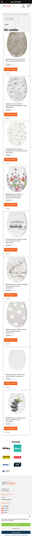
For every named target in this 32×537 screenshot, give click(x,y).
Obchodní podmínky (6, 499)
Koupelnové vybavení (14, 14)
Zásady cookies (8, 535)
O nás (2, 497)
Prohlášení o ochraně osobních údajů (19, 535)
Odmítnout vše (16, 528)
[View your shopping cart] (28, 6)
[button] (30, 516)
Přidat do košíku (10, 69)
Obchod (6, 14)
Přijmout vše (16, 524)
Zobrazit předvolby (16, 532)
